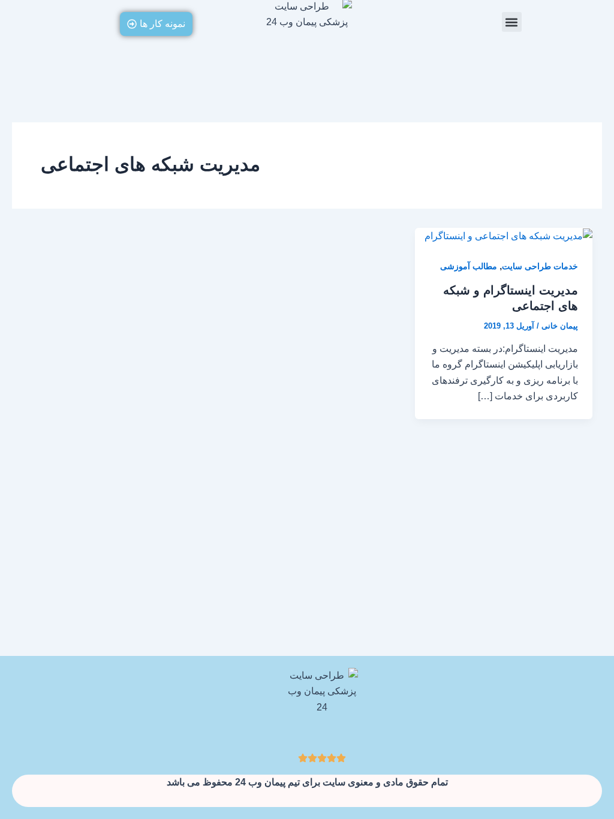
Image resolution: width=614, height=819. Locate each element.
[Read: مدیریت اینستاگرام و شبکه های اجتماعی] (508, 235)
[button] (512, 22)
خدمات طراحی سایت (540, 266)
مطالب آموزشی (468, 266)
